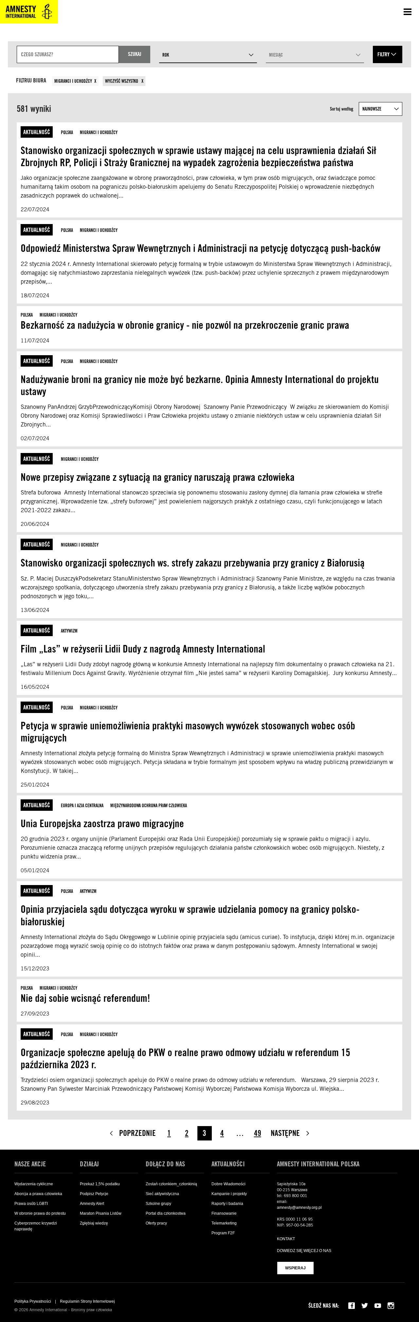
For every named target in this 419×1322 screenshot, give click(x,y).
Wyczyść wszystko (122, 81)
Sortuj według (342, 109)
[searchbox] (68, 54)
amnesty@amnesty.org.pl (299, 1207)
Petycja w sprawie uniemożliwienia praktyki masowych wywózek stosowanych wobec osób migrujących (188, 732)
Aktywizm (69, 631)
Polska (67, 132)
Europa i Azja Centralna (82, 805)
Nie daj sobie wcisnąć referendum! (85, 998)
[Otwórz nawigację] (407, 12)
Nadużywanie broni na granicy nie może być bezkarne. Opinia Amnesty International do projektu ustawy (200, 385)
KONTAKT (286, 1239)
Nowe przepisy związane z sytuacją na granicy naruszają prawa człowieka (158, 477)
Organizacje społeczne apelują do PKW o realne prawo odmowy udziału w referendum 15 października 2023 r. (185, 1058)
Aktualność (36, 132)
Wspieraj (295, 1268)
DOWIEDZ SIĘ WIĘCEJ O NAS (304, 1250)
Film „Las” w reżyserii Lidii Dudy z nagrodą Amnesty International (144, 649)
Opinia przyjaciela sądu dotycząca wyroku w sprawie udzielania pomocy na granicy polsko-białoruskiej (190, 915)
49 (257, 1133)
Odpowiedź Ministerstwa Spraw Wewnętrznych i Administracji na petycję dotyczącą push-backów (200, 248)
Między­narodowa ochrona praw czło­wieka (148, 805)
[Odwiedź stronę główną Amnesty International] (29, 12)
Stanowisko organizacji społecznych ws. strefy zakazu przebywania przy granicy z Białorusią (193, 563)
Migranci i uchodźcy (73, 81)
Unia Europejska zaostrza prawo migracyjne (103, 823)
